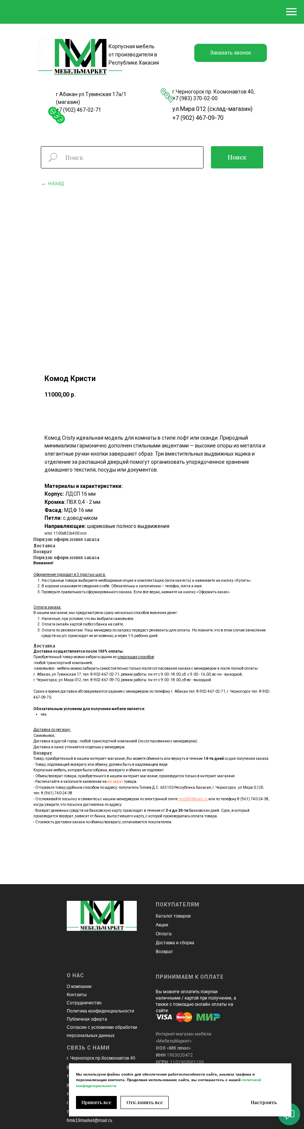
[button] (230, 53)
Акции (162, 925)
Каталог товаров (173, 916)
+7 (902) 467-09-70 (198, 117)
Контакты (77, 994)
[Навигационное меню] (291, 12)
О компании (79, 986)
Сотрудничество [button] (84, 1002)
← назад (52, 183)
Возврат (164, 951)
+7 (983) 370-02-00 (195, 98)
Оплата (164, 933)
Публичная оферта (87, 1019)
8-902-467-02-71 (104, 674)
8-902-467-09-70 (104, 680)
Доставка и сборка (175, 942)
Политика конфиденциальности (100, 1011)
